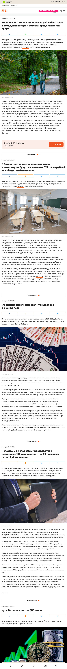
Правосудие (5, 592)
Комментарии (33, 154)
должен (11, 584)
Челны (4, 5)
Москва (13, 5)
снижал (28, 425)
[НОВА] (48, 11)
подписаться (56, 144)
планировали (35, 587)
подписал (25, 47)
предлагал (26, 120)
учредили (39, 276)
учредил (13, 284)
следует (18, 471)
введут (33, 269)
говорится (20, 186)
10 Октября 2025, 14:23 (8, 18)
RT (16, 321)
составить (5, 567)
